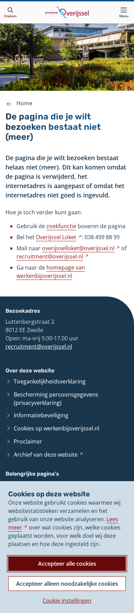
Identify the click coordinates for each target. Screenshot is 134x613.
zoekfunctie (61, 226)
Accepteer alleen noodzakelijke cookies (67, 583)
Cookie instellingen (67, 600)
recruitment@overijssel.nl (38, 346)
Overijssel (59, 237)
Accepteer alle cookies (67, 563)
